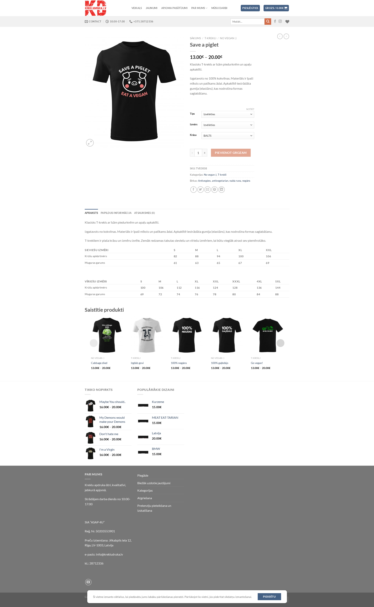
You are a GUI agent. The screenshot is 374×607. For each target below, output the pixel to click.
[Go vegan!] (267, 335)
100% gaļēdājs (219, 363)
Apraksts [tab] (91, 212)
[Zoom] (90, 143)
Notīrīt (250, 109)
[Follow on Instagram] (280, 21)
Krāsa (193, 135)
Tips (192, 113)
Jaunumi (152, 8)
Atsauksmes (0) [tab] (144, 212)
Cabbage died (99, 363)
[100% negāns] (187, 335)
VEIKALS (136, 8)
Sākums (195, 38)
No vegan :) (228, 38)
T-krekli (210, 38)
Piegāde (142, 475)
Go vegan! (257, 363)
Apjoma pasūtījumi (174, 8)
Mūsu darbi (219, 8)
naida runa (235, 180)
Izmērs (194, 124)
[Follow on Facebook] (275, 21)
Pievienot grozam (231, 152)
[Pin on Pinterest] (214, 189)
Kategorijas (145, 490)
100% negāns (179, 363)
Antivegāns (204, 180)
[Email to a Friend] (207, 189)
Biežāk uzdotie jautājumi (153, 483)
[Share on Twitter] (200, 189)
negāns (246, 180)
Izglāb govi (137, 363)
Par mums (198, 8)
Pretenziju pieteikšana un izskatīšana (154, 508)
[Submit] (268, 21)
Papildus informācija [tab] (116, 212)
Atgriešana (144, 498)
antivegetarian (220, 180)
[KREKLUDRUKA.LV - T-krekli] (104, 8)
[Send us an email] (88, 582)
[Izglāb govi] (147, 335)
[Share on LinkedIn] (221, 189)
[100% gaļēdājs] (227, 335)
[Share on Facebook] (193, 189)
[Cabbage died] (107, 335)
